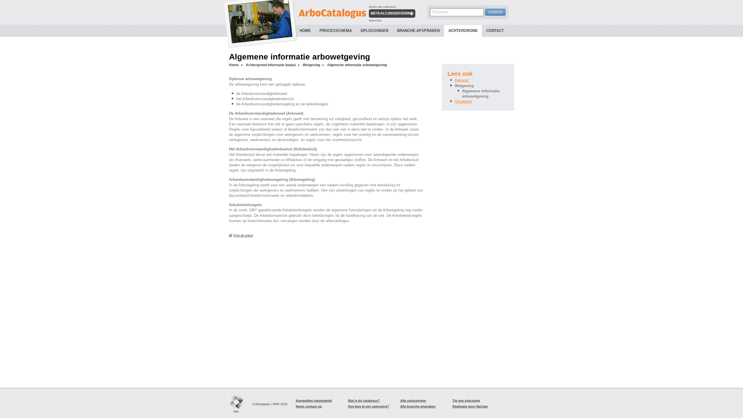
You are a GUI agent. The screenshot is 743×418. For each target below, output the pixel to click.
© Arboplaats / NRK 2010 (269, 404)
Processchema (336, 30)
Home (305, 30)
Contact (495, 30)
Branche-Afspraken (418, 30)
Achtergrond (462, 30)
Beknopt (462, 80)
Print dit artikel (243, 235)
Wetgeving (311, 65)
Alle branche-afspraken (418, 406)
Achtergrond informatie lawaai (271, 65)
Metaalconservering (392, 13)
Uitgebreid (463, 101)
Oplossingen (374, 30)
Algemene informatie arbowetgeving (357, 65)
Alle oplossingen (413, 400)
